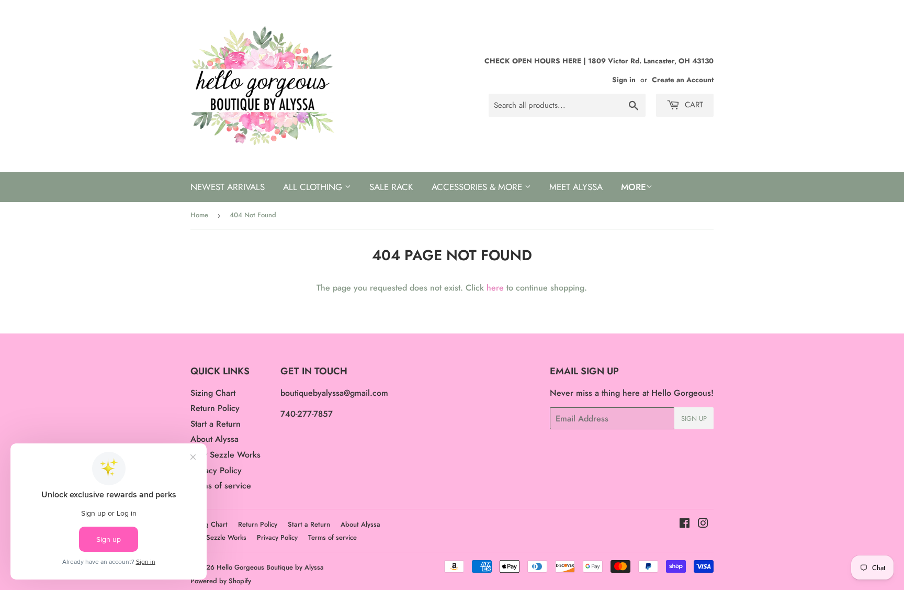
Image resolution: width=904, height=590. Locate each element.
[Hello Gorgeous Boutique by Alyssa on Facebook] (684, 524)
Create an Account (683, 79)
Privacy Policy (216, 470)
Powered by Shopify (220, 581)
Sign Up (694, 419)
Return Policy (215, 408)
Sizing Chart (212, 393)
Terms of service (220, 486)
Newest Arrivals (227, 187)
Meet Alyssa (576, 187)
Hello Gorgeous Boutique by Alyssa (270, 567)
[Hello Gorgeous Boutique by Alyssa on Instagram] (703, 524)
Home (199, 215)
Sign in (624, 79)
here (495, 288)
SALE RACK (391, 187)
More (633, 187)
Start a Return (215, 424)
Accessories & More (478, 187)
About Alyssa (214, 439)
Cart (692, 104)
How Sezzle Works (225, 455)
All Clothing (314, 187)
